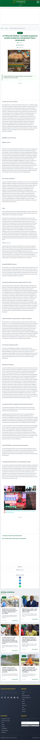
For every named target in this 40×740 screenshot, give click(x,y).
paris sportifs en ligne (6, 718)
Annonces (24, 711)
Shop (23, 707)
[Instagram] (5, 697)
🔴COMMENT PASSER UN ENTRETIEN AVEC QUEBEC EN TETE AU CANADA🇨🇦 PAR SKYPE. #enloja (19, 493)
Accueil (2, 28)
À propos (3, 726)
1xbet (3, 722)
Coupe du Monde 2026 (26, 697)
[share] (34, 493)
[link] (6, 494)
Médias (23, 703)
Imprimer (20, 566)
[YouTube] (14, 697)
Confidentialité (4, 728)
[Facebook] (2, 697)
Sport (23, 693)
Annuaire (23, 709)
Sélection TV (24, 705)
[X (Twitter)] (11, 697)
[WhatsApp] (8, 697)
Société (6, 28)
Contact (3, 724)
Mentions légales (5, 730)
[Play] (31, 489)
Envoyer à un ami (20, 569)
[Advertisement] (20, 16)
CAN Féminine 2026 (25, 695)
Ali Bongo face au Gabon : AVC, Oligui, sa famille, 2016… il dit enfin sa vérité (29, 610)
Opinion (23, 701)
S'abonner (30, 725)
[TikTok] (17, 697)
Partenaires (4, 732)
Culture (23, 699)
